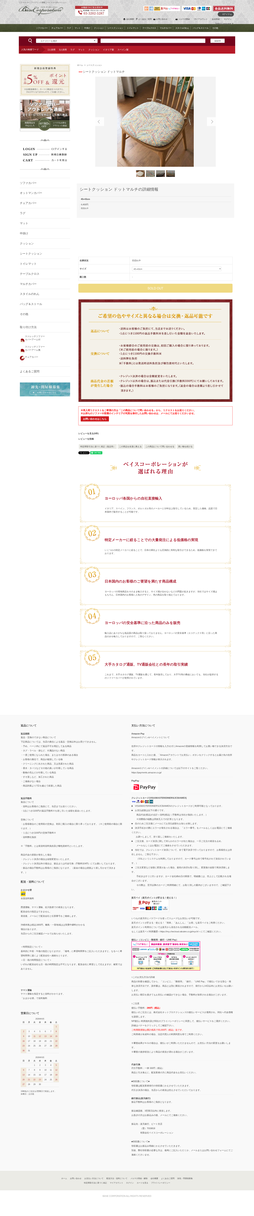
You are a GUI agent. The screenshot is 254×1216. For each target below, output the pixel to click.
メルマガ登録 (184, 19)
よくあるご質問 (145, 19)
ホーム (80, 65)
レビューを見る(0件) (88, 433)
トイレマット (133, 28)
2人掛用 (51, 49)
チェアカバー (57, 28)
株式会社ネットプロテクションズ (170, 1012)
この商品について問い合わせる (160, 446)
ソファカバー (42, 28)
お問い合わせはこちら (95, 418)
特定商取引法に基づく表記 (95, 1183)
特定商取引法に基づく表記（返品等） (97, 446)
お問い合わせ (162, 19)
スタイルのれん (182, 28)
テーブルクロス (149, 28)
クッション (99, 28)
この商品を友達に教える (130, 446)
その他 (215, 28)
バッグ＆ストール (200, 28)
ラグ (69, 28)
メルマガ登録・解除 (139, 1178)
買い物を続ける (185, 446)
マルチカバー (166, 28)
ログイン (228, 19)
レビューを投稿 (86, 439)
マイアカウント (201, 19)
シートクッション (115, 28)
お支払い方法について (93, 1178)
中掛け (87, 28)
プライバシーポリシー (160, 1183)
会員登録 (216, 19)
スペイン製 (122, 49)
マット (78, 28)
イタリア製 (108, 49)
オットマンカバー (31, 192)
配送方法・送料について (116, 1178)
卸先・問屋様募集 (185, 1178)
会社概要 (130, 19)
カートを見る (142, 1183)
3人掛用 (63, 49)
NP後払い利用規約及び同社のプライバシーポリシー (157, 1021)
